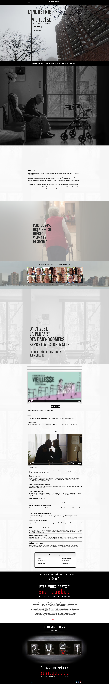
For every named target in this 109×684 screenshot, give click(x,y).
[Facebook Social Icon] (78, 682)
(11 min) (44, 498)
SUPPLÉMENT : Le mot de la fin (35, 543)
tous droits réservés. (42, 682)
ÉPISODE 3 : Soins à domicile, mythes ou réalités (38, 484)
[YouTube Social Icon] (80, 682)
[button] (28, 2)
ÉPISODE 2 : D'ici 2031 (33, 476)
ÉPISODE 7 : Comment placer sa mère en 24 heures (39, 513)
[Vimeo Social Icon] (76, 682)
